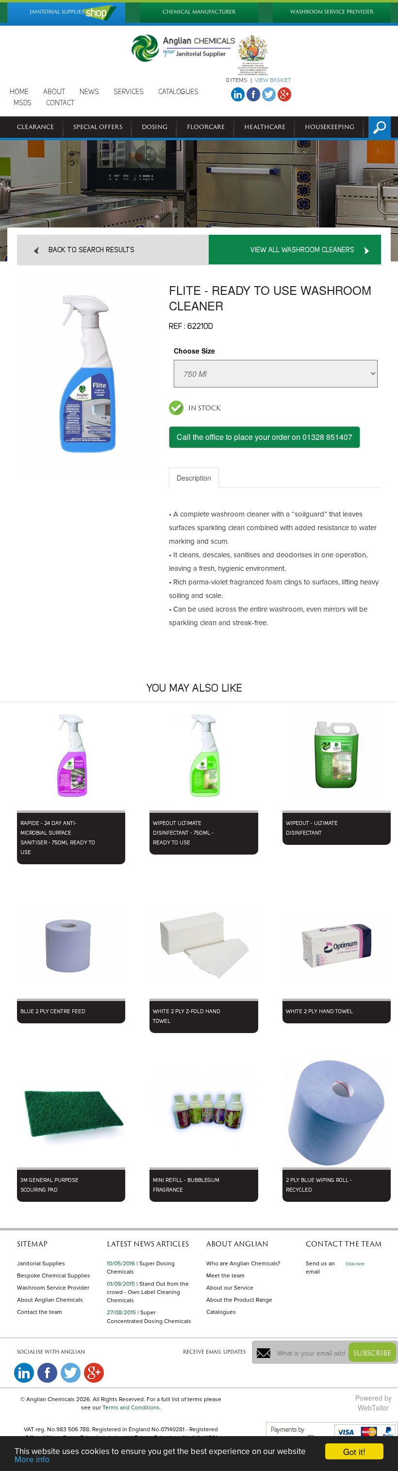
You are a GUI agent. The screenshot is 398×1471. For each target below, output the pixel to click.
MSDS (23, 103)
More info (32, 1460)
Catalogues (221, 1312)
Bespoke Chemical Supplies (53, 1275)
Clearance (35, 126)
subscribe (372, 1353)
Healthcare (264, 126)
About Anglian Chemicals (50, 1299)
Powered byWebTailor (373, 1402)
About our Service (229, 1287)
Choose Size (194, 351)
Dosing (154, 126)
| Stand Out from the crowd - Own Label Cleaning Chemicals (148, 1292)
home (19, 92)
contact (60, 103)
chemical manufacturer (199, 12)
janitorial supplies (57, 12)
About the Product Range (239, 1299)
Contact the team (39, 1312)
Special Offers (97, 126)
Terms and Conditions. (131, 1407)
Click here (355, 1264)
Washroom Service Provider (53, 1287)
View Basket (273, 80)
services (129, 92)
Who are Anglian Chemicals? (243, 1263)
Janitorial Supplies (41, 1263)
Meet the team (225, 1275)
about (54, 92)
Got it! (354, 1451)
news (89, 92)
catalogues (178, 92)
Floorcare (206, 126)
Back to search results (91, 250)
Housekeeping (329, 126)
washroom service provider (331, 12)
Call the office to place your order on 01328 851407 (264, 436)
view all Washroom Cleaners (302, 250)
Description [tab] (194, 478)
